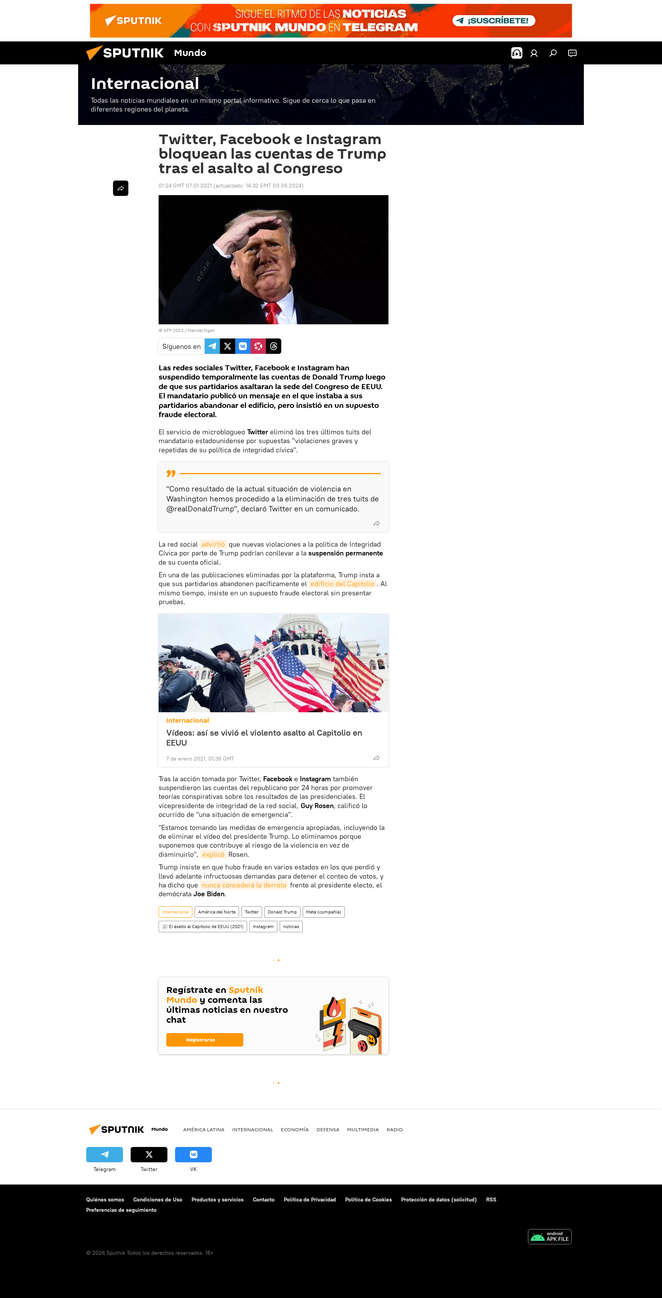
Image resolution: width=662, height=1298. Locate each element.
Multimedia (363, 1129)
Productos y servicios (218, 1199)
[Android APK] (550, 1237)
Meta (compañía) (323, 912)
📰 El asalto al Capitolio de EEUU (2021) (203, 926)
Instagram (263, 926)
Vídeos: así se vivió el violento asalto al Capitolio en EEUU (264, 738)
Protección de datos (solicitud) (439, 1199)
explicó (213, 854)
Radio (395, 1129)
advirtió (213, 544)
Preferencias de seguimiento (121, 1209)
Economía (295, 1129)
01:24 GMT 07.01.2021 (185, 185)
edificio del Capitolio (343, 583)
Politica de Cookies (368, 1199)
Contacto (264, 1199)
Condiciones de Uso (157, 1199)
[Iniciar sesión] (534, 53)
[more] (376, 523)
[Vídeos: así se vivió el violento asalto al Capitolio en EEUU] (273, 663)
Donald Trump (282, 912)
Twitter (252, 912)
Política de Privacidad (310, 1199)
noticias (291, 926)
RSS (491, 1199)
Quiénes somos (105, 1199)
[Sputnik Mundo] (128, 62)
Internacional (187, 720)
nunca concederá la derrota (244, 885)
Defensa (327, 1129)
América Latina (203, 1129)
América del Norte (217, 912)
